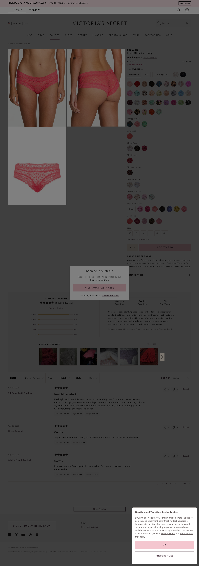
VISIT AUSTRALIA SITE (99, 287)
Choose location (110, 295)
